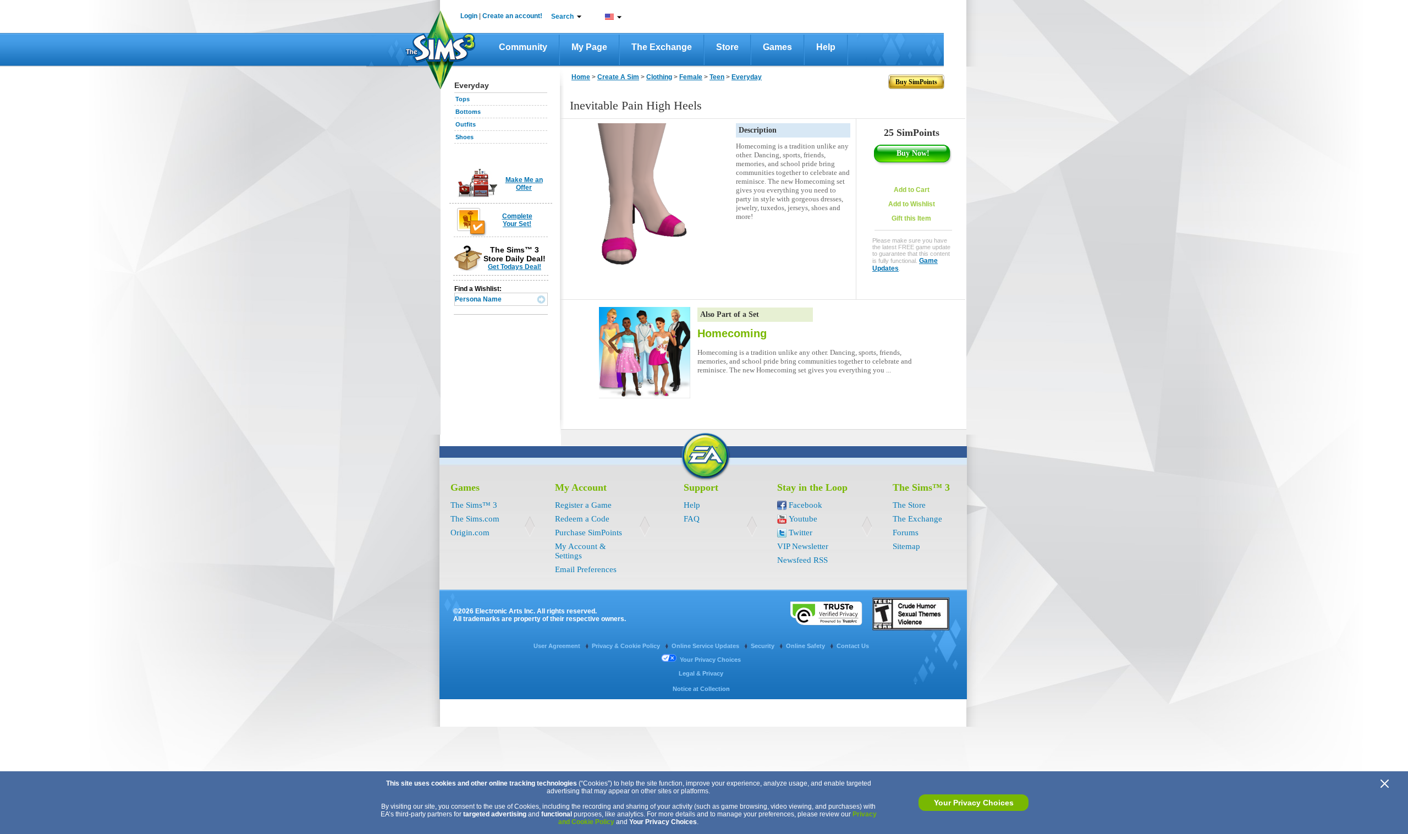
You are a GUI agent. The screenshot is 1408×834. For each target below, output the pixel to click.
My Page (589, 47)
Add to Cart (912, 190)
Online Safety (806, 646)
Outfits (465, 124)
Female (690, 77)
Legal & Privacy (701, 673)
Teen (717, 77)
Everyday (747, 77)
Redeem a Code (582, 518)
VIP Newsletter (802, 546)
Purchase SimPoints (588, 532)
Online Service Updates (706, 646)
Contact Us (853, 646)
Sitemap (906, 546)
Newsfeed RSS (802, 560)
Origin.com (470, 532)
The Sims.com (474, 518)
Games (777, 47)
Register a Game (583, 505)
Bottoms (468, 111)
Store (727, 47)
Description (758, 130)
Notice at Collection (701, 688)
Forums (906, 532)
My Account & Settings (580, 551)
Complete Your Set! (517, 220)
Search (562, 16)
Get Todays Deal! (514, 267)
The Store (909, 505)
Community (523, 47)
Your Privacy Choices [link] (710, 659)
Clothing (659, 77)
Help (825, 47)
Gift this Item (911, 218)
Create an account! (512, 16)
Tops (462, 99)
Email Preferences (586, 569)
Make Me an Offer (524, 183)
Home (580, 77)
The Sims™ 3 (473, 505)
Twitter (800, 532)
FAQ (692, 518)
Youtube (803, 518)
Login (468, 16)
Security (763, 646)
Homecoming (732, 333)
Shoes (464, 137)
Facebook (805, 505)
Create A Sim (618, 77)
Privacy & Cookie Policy (627, 646)
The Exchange (661, 47)
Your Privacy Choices (974, 802)
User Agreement (558, 646)
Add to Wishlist (911, 204)
